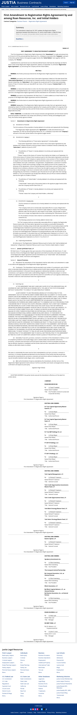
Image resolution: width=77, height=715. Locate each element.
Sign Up (72, 2)
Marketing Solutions (63, 6)
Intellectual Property (44, 662)
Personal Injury (24, 670)
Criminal (22, 658)
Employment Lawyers (8, 662)
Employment (42, 660)
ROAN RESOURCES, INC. (27, 9)
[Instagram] (37, 709)
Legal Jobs (41, 679)
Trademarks (41, 691)
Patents (40, 688)
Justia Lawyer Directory (63, 681)
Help (35, 712)
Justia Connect (14, 712)
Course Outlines (61, 662)
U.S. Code (4, 681)
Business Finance (22, 21)
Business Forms (42, 684)
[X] (44, 709)
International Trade (44, 665)
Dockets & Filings (7, 693)
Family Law (23, 667)
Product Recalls (42, 686)
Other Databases (44, 676)
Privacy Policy (51, 712)
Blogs (58, 667)
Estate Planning (24, 665)
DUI (21, 662)
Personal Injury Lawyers (9, 670)
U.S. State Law (25, 676)
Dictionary (59, 655)
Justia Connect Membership (64, 679)
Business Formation (44, 655)
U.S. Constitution (7, 679)
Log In (66, 2)
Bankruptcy (23, 655)
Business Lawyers (7, 658)
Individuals (24, 653)
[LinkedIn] (31, 709)
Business (41, 653)
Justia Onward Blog (62, 693)
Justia (3, 9)
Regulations (5, 684)
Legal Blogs (41, 681)
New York (23, 691)
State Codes (23, 681)
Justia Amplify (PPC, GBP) (64, 690)
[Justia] (9, 2)
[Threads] (40, 709)
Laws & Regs (44, 6)
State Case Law (24, 684)
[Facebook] (35, 709)
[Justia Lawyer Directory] (46, 709)
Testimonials (60, 695)
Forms (7, 9)
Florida (22, 688)
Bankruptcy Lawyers (8, 655)
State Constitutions (25, 679)
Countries (41, 693)
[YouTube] (33, 709)
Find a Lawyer (5, 6)
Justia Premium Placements (64, 684)
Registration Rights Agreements (38, 21)
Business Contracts (14, 9)
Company (29, 712)
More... (4, 672)
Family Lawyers (6, 667)
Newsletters (52, 6)
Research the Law (25, 6)
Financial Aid (60, 660)
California (23, 686)
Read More (19, 39)
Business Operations (44, 658)
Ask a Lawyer (15, 6)
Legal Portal (23, 712)
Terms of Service (41, 712)
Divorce (22, 660)
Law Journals (60, 665)
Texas (22, 693)
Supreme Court (6, 686)
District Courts (6, 691)
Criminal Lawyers (7, 660)
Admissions (60, 658)
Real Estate (41, 667)
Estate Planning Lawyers (9, 665)
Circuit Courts (6, 688)
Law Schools (35, 6)
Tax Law (40, 670)
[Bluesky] (42, 709)
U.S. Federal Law (7, 676)
